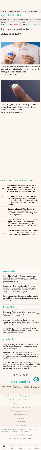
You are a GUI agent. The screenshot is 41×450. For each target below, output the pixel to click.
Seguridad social (15, 11)
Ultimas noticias (6, 19)
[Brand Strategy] (26, 387)
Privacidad (20, 418)
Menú (4, 448)
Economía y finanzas (21, 19)
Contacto (8, 396)
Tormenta (3, 11)
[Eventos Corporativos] (17, 387)
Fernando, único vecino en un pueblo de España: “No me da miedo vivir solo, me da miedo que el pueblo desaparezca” (23, 232)
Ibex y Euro (34, 19)
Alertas (28, 448)
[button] (36, 379)
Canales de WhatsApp (20, 396)
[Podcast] (35, 387)
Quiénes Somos (12, 400)
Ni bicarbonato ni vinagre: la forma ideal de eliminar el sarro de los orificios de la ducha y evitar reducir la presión (23, 212)
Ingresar (37, 448)
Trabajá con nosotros (20, 404)
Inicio (20, 448)
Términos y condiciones (20, 414)
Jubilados (26, 11)
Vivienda (34, 11)
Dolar (12, 448)
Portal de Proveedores (26, 400)
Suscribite (32, 396)
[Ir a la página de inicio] (11, 15)
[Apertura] (6, 387)
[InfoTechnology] (20, 391)
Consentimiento (20, 421)
